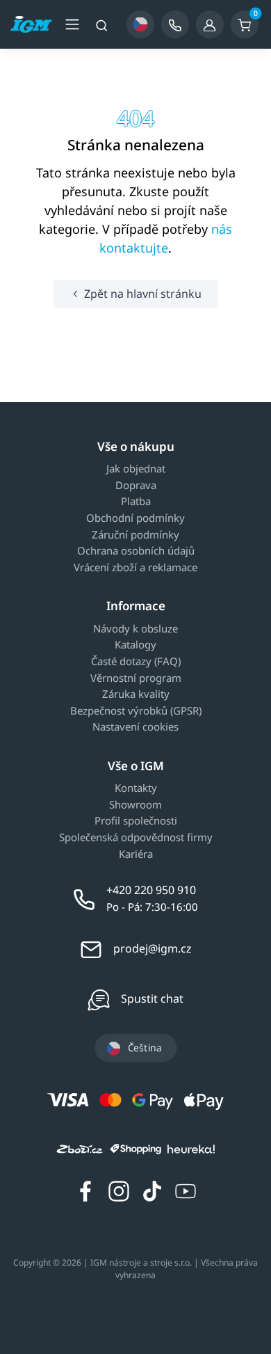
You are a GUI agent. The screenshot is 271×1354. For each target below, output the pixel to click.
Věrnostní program (135, 678)
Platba (136, 501)
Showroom (135, 805)
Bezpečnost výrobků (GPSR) (136, 711)
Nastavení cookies (135, 727)
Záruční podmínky (135, 535)
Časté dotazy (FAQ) (136, 661)
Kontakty (136, 788)
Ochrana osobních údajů (136, 551)
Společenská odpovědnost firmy (136, 837)
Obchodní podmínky (135, 518)
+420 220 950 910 (151, 890)
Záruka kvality (136, 694)
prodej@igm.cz (152, 948)
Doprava (135, 485)
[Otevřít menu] (72, 24)
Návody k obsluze (135, 629)
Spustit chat (152, 998)
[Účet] (210, 24)
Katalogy (135, 645)
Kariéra (136, 854)
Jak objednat (135, 469)
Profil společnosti (136, 821)
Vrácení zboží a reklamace (135, 567)
